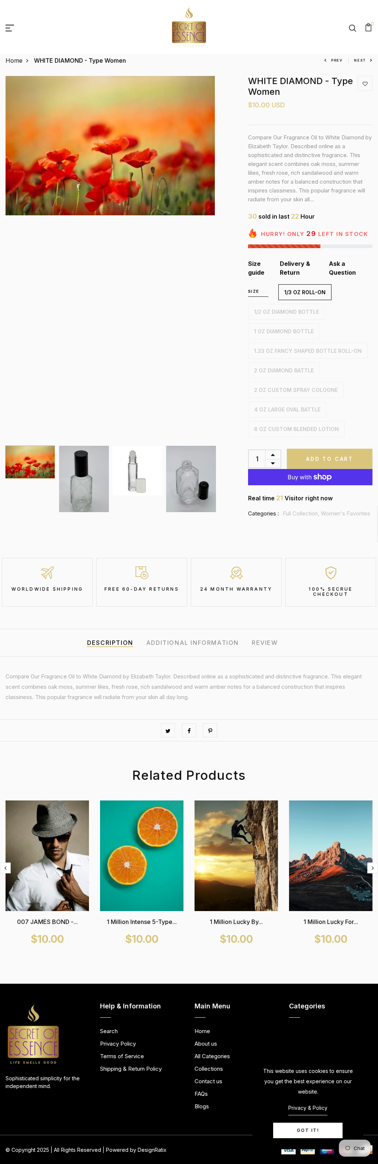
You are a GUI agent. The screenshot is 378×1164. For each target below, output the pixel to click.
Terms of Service (122, 1056)
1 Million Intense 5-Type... (142, 921)
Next (360, 60)
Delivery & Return (295, 268)
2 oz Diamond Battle (284, 370)
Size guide (256, 268)
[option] (110, 146)
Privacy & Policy (307, 1108)
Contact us (208, 1081)
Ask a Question (342, 268)
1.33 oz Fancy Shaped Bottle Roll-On (308, 351)
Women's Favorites (345, 513)
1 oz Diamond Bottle (284, 331)
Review (265, 642)
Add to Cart (329, 459)
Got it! (308, 1130)
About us (206, 1043)
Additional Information (192, 642)
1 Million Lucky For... (330, 921)
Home (14, 60)
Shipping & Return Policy (131, 1068)
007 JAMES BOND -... (47, 921)
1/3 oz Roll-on (305, 292)
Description (110, 642)
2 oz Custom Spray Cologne (296, 390)
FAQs (201, 1093)
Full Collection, (302, 513)
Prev (337, 60)
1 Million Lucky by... (236, 921)
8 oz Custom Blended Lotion (296, 429)
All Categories (212, 1056)
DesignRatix (152, 1150)
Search (109, 1031)
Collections (209, 1068)
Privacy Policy (118, 1043)
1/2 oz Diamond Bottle (286, 312)
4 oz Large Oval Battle (287, 409)
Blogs (202, 1106)
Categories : (263, 513)
